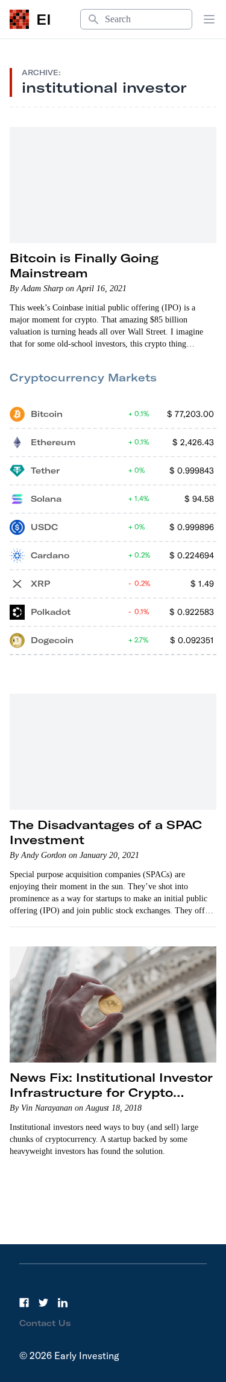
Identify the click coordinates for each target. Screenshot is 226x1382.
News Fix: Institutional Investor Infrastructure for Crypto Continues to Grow (111, 1092)
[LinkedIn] (62, 1302)
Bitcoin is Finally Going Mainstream (84, 265)
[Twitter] (43, 1302)
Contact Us (45, 1323)
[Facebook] (24, 1302)
